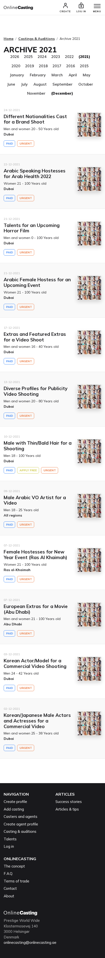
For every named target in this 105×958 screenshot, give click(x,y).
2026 (14, 56)
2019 (29, 66)
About (9, 896)
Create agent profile (21, 824)
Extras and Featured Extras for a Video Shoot (35, 337)
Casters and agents (20, 816)
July (24, 84)
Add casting (14, 809)
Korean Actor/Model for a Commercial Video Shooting (35, 663)
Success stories (68, 801)
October (85, 84)
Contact (10, 888)
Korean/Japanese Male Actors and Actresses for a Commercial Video (37, 720)
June (11, 84)
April (73, 75)
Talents (10, 839)
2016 (70, 66)
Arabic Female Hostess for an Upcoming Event (37, 282)
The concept (14, 866)
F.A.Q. (8, 873)
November (36, 93)
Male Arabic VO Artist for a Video (35, 500)
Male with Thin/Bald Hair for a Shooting (38, 445)
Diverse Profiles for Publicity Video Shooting (35, 391)
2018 (43, 66)
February (38, 75)
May (86, 75)
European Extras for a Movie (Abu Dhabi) (36, 609)
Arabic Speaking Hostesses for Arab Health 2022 (34, 173)
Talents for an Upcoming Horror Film (32, 228)
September (62, 84)
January (17, 75)
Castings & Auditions (36, 38)
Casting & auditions (20, 831)
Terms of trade (16, 881)
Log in (9, 846)
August (40, 84)
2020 (15, 66)
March (57, 75)
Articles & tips (67, 809)
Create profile (15, 801)
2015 (84, 66)
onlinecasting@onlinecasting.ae (30, 942)
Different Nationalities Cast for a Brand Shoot (35, 119)
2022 (69, 56)
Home (8, 38)
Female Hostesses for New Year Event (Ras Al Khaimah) (35, 554)
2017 (56, 66)
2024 (42, 56)
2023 (55, 56)
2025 (28, 56)
